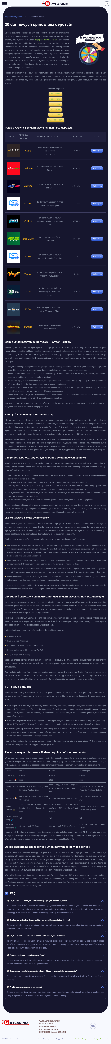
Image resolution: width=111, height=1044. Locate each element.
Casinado (28, 168)
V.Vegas (28, 274)
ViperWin (28, 186)
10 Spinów (55, 94)
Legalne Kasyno (47, 1026)
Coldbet (28, 221)
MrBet (28, 309)
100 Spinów (55, 115)
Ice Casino (28, 203)
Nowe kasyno (46, 1024)
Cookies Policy (80, 1039)
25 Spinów (55, 99)
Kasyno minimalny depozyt (52, 1032)
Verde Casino (28, 239)
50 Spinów (55, 109)
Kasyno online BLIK (49, 1029)
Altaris (28, 151)
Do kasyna (97, 151)
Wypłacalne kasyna (49, 1021)
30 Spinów (55, 104)
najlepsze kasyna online (46, 40)
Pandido (28, 327)
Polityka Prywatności (101, 1039)
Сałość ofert (55, 120)
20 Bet (28, 291)
